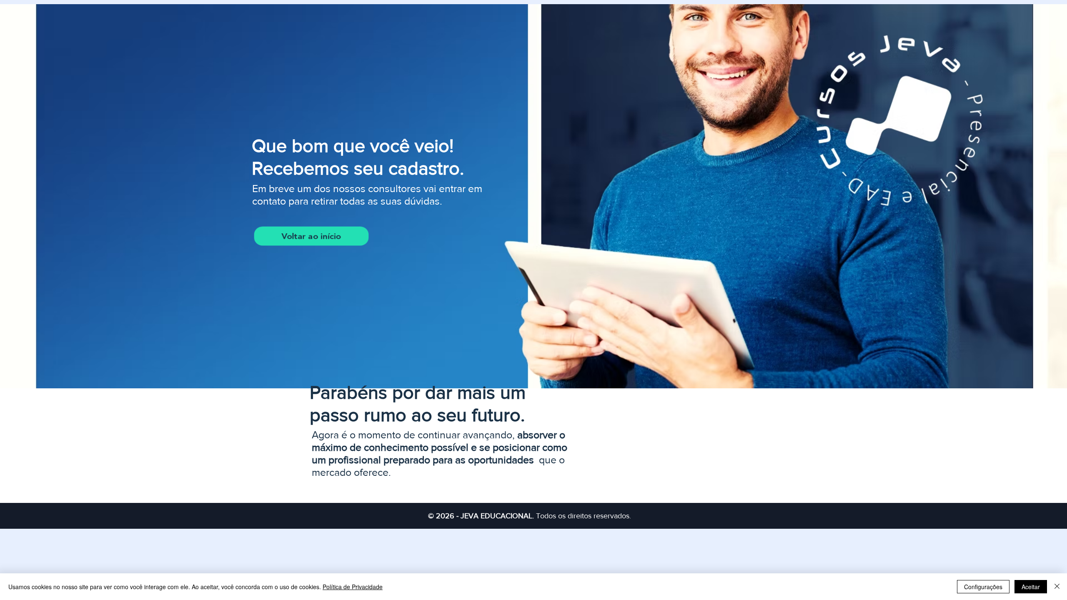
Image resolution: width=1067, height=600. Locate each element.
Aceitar (1031, 586)
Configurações (983, 586)
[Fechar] (1057, 586)
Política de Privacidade (353, 586)
